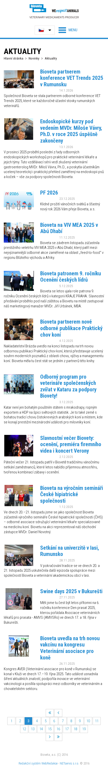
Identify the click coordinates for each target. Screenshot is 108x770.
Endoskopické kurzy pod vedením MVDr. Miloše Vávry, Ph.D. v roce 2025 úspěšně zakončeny (71, 131)
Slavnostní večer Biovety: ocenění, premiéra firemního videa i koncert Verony (70, 444)
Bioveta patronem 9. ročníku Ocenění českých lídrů (70, 276)
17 (67, 729)
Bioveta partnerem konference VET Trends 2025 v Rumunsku (71, 78)
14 (41, 729)
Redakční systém (30, 763)
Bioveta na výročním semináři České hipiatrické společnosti (71, 494)
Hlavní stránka (13, 58)
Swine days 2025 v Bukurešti (71, 591)
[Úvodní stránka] (54, 11)
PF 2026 (49, 193)
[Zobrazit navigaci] (68, 30)
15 (49, 729)
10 (88, 721)
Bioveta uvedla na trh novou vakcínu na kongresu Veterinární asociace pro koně (70, 648)
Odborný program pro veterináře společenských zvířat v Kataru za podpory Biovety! (68, 386)
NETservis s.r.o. (69, 763)
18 (75, 729)
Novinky (34, 58)
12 (24, 729)
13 (32, 729)
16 (58, 729)
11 (96, 721)
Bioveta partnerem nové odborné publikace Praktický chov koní (71, 328)
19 (84, 729)
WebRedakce (49, 763)
